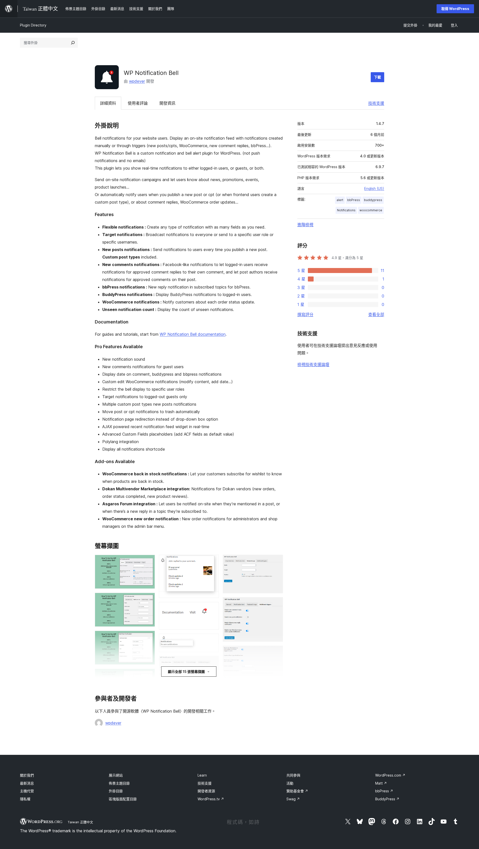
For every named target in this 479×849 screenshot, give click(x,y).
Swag (293, 799)
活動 (289, 783)
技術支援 (376, 103)
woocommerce (370, 210)
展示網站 (116, 775)
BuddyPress (387, 799)
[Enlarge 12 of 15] (276, 603)
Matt (381, 783)
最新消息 (27, 783)
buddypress (373, 200)
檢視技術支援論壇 (313, 364)
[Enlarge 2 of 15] (148, 599)
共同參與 (293, 775)
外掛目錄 (116, 791)
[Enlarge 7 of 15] (212, 608)
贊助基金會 (297, 791)
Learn (202, 775)
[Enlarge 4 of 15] (148, 675)
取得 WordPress (455, 8)
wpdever (137, 81)
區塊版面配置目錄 (123, 799)
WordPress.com (390, 775)
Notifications (346, 210)
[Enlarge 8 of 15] (212, 640)
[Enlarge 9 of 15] (212, 662)
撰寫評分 (305, 314)
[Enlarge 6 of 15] (212, 561)
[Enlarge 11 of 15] (276, 561)
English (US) (374, 188)
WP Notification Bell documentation (193, 334)
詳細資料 (108, 103)
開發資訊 (167, 103)
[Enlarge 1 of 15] (148, 561)
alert (340, 200)
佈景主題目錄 (119, 783)
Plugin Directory (33, 25)
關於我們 (27, 775)
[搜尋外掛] (73, 43)
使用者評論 (138, 103)
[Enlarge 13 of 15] (276, 652)
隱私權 (25, 799)
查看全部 (376, 314)
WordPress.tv (211, 799)
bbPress (353, 200)
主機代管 (27, 791)
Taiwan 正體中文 (80, 822)
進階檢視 (305, 224)
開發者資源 (206, 791)
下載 (377, 77)
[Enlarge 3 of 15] (148, 637)
